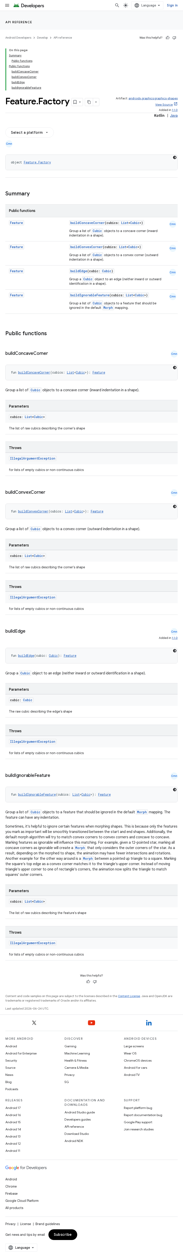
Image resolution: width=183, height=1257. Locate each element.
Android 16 (13, 1115)
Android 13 (13, 1136)
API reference (18, 22)
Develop (42, 38)
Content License (129, 996)
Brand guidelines (47, 1224)
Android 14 (13, 1129)
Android (11, 1046)
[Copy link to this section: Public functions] (52, 334)
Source (10, 1068)
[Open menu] (7, 5)
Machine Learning (77, 1053)
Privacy (69, 1075)
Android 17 (13, 1108)
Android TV (132, 1075)
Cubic (134, 223)
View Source (164, 105)
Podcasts (11, 1089)
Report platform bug (138, 1108)
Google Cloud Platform (22, 1201)
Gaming (70, 1046)
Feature (16, 223)
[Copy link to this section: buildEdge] (29, 631)
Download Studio (76, 1134)
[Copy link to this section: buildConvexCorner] (49, 492)
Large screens (134, 1046)
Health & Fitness (75, 1060)
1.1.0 (175, 110)
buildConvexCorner (86, 247)
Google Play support (138, 1122)
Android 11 (12, 1151)
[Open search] (117, 5)
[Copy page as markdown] (89, 102)
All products (14, 1208)
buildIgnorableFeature (89, 295)
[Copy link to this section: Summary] (34, 194)
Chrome (11, 1186)
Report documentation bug (143, 1115)
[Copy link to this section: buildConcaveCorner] (52, 353)
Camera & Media (76, 1068)
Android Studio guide (79, 1112)
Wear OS (130, 1053)
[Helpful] (167, 37)
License (25, 1224)
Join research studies (139, 1129)
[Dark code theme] (174, 157)
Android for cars (135, 1068)
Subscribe (63, 1234)
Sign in (172, 5)
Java (174, 115)
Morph (108, 307)
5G (66, 1082)
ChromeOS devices (138, 1060)
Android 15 (13, 1122)
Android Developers (18, 38)
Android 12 (13, 1144)
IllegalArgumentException (32, 458)
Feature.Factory (37, 162)
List (124, 223)
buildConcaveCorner (87, 223)
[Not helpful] (174, 37)
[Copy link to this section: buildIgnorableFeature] (54, 775)
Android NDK (73, 1141)
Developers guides (77, 1119)
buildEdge (78, 271)
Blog (8, 1082)
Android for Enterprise (21, 1053)
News (9, 1075)
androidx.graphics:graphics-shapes (153, 98)
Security (11, 1060)
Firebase (11, 1194)
